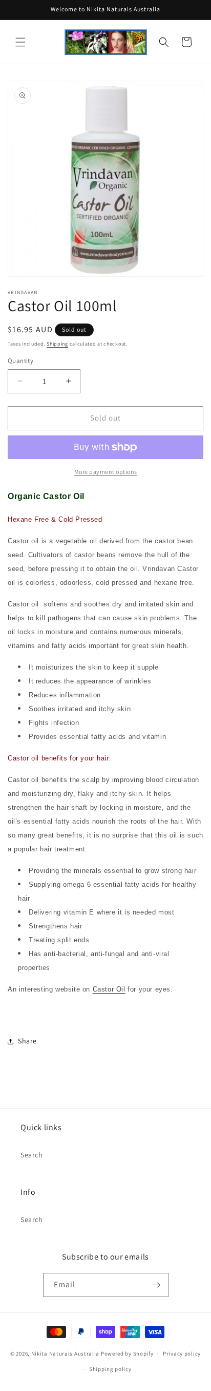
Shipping (57, 343)
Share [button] (27, 1040)
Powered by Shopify (127, 1353)
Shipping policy (110, 1369)
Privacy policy (182, 1353)
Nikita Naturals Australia (65, 1353)
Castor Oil (109, 989)
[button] (20, 42)
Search (31, 1154)
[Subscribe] (156, 1285)
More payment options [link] (105, 471)
